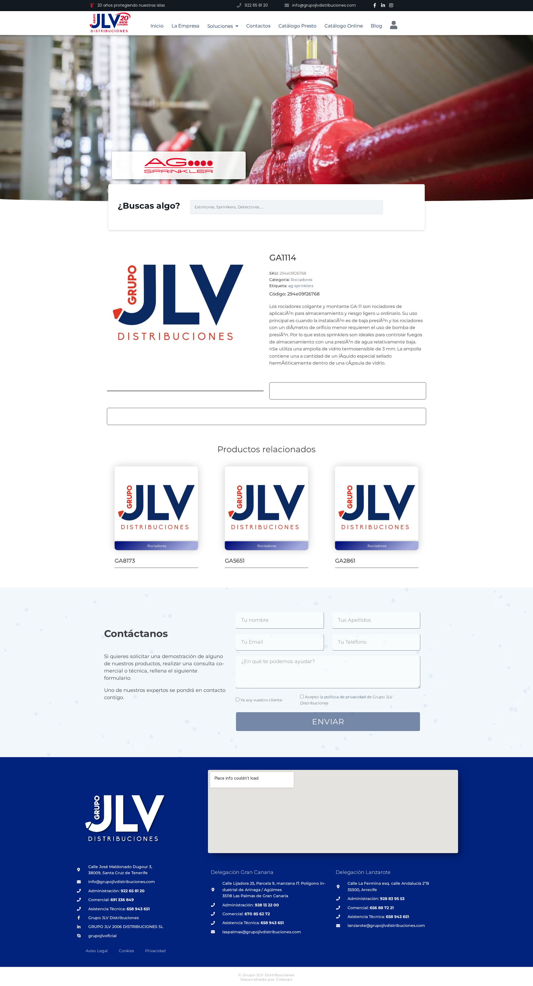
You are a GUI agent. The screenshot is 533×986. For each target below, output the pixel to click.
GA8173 (125, 560)
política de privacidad (345, 696)
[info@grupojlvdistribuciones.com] (287, 5)
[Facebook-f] (375, 5)
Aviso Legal (97, 950)
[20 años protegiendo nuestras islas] (92, 5)
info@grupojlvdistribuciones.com (324, 5)
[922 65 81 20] (239, 5)
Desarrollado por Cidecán (266, 979)
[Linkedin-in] (383, 5)
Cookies (126, 950)
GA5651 (235, 560)
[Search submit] (395, 207)
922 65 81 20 (256, 5)
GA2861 (345, 560)
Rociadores (301, 279)
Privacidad (155, 950)
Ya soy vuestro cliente (261, 699)
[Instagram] (391, 5)
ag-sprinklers (300, 285)
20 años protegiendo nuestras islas (131, 5)
